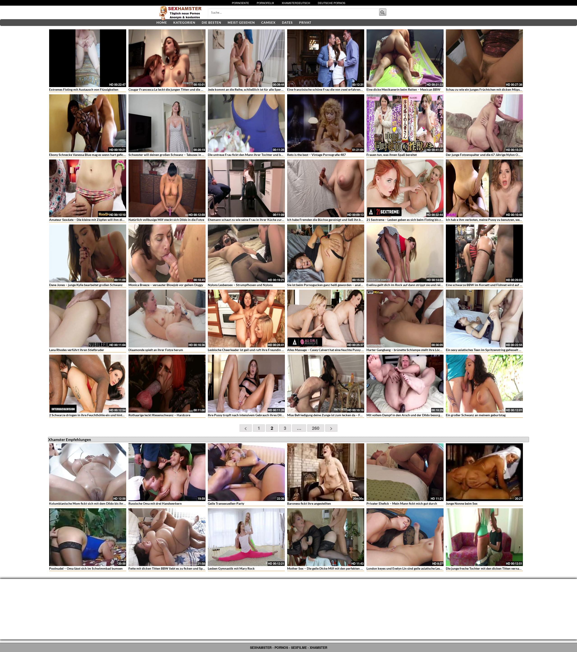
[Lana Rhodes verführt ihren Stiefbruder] (87, 318)
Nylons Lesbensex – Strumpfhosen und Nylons (240, 285)
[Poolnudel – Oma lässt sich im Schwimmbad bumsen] (87, 537)
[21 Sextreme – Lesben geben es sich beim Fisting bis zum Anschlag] (405, 188)
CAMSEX (268, 22)
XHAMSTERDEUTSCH (296, 2)
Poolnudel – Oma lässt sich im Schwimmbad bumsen (86, 568)
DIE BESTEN (211, 22)
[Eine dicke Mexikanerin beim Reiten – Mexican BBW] (405, 58)
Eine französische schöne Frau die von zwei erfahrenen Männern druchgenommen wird (348, 89)
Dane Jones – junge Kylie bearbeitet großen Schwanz (86, 285)
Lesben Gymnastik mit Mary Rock (231, 568)
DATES (287, 22)
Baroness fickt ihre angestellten (309, 503)
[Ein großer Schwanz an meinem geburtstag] (484, 383)
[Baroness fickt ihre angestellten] (325, 472)
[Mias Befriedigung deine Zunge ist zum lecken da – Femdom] (325, 383)
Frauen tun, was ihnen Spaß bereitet (391, 155)
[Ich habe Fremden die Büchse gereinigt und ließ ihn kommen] (325, 188)
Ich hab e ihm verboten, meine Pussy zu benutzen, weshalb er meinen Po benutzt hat (504, 220)
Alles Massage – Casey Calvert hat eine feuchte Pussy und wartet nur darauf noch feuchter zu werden (357, 350)
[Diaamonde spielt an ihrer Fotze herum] (167, 318)
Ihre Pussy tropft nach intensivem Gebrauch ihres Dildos (247, 415)
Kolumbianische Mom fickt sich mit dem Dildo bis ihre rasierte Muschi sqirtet (103, 503)
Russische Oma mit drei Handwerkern (155, 503)
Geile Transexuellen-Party (226, 503)
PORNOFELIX (265, 2)
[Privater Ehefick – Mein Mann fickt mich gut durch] (405, 472)
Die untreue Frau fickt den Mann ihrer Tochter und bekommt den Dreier (258, 155)
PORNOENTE (240, 2)
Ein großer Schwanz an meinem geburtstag (476, 415)
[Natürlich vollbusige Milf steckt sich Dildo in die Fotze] (167, 188)
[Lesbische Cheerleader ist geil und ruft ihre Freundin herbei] (246, 318)
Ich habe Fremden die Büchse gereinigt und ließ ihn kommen (329, 220)
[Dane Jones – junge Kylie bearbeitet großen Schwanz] (87, 253)
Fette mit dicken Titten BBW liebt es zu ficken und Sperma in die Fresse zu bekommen (188, 568)
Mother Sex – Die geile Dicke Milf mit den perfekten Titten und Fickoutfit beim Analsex (348, 568)
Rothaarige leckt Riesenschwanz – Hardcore (159, 415)
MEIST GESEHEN (241, 22)
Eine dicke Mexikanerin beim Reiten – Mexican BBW (403, 89)
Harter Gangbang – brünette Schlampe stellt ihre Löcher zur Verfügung (415, 350)
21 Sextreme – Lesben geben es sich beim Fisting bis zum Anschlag (412, 220)
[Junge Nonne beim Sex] (484, 472)
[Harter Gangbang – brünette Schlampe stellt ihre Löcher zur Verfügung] (405, 318)
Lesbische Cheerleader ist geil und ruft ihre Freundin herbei (249, 350)
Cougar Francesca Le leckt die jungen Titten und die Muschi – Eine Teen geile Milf (184, 89)
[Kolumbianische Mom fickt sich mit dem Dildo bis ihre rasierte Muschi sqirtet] (87, 472)
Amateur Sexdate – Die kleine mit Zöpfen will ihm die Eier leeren (94, 220)
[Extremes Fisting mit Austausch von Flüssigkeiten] (87, 58)
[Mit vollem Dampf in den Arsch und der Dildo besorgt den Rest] (405, 383)
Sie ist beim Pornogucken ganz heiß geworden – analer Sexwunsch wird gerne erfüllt (346, 285)
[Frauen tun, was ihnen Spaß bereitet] (405, 123)
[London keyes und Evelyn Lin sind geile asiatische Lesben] (405, 537)
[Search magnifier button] (382, 12)
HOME (161, 22)
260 (315, 428)
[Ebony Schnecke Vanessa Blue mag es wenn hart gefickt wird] (87, 123)
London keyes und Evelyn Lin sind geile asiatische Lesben (405, 568)
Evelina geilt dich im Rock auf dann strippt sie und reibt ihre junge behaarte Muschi (424, 285)
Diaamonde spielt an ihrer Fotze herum (155, 350)
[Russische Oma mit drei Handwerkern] (167, 472)
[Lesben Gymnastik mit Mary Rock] (246, 537)
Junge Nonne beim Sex (462, 503)
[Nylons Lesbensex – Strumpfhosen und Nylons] (246, 253)
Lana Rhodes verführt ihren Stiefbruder (76, 350)
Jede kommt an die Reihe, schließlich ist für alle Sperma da (248, 89)
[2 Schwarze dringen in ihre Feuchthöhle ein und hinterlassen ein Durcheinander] (87, 383)
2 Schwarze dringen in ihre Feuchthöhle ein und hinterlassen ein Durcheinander (104, 415)
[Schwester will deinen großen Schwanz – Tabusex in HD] (167, 123)
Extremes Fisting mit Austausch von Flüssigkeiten (83, 89)
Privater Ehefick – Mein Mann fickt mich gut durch (401, 503)
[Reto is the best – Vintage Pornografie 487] (325, 123)
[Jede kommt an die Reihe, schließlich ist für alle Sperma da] (246, 58)
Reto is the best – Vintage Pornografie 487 (316, 155)
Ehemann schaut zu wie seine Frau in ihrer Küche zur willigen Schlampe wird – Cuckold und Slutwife (278, 220)
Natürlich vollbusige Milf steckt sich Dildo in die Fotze (166, 220)
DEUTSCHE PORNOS (331, 2)
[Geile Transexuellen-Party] (246, 472)
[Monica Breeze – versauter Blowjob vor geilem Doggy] (167, 253)
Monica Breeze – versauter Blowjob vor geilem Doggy (165, 285)
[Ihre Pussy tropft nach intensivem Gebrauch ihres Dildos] (246, 383)
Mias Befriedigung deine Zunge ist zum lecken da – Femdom (329, 415)
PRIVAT (305, 22)
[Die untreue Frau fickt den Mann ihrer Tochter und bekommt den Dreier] (246, 123)
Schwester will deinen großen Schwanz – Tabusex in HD (167, 155)
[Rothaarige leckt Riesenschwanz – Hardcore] (167, 383)
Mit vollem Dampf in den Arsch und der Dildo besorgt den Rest (410, 415)
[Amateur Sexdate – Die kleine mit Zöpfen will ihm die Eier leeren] (87, 188)
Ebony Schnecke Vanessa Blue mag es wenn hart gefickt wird (91, 155)
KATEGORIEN (184, 22)
